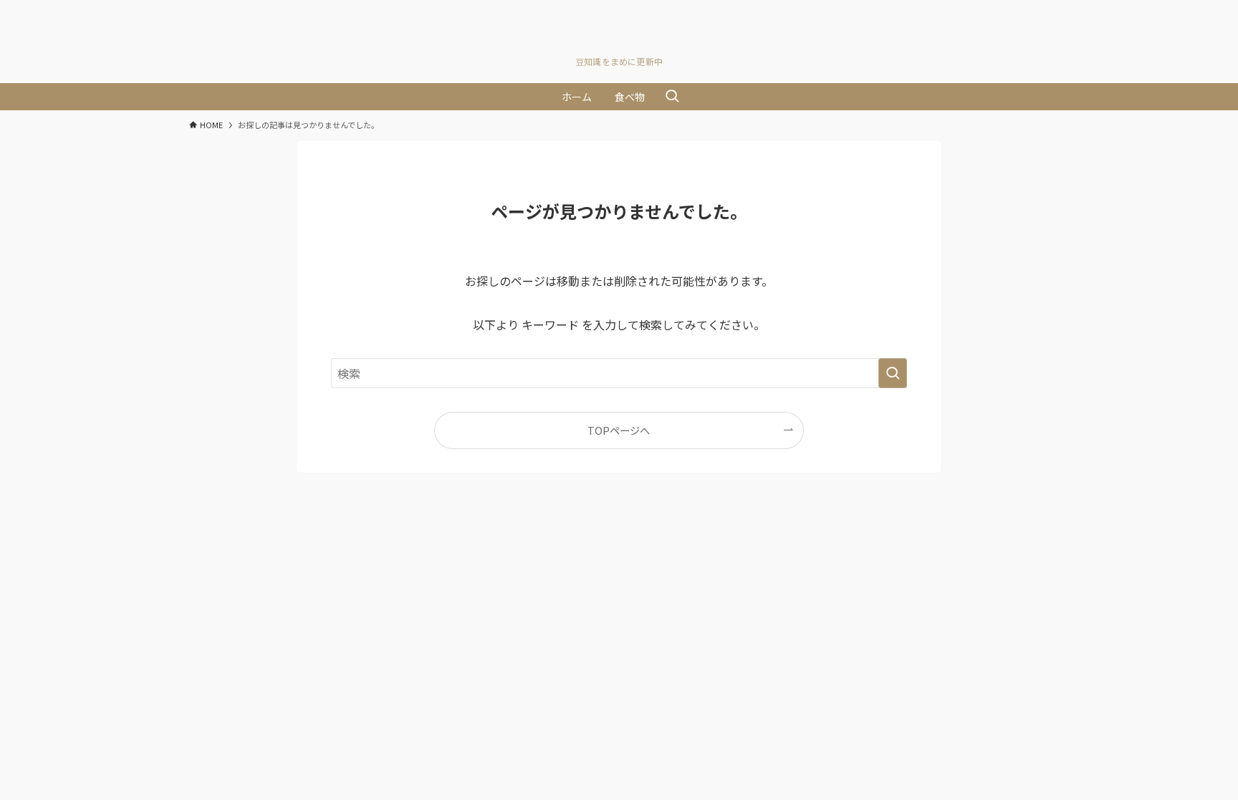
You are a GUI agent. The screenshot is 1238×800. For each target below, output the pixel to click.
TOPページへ (618, 430)
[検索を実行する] (892, 373)
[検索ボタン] (672, 96)
